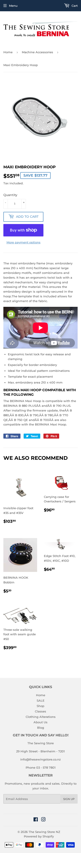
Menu (13, 5)
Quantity (10, 195)
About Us (40, 722)
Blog (40, 727)
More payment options (23, 242)
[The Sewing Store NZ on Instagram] (43, 820)
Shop (40, 706)
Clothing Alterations (41, 717)
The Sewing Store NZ (44, 832)
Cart (74, 5)
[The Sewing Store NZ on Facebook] (35, 820)
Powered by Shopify (39, 836)
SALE (41, 700)
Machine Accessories (37, 52)
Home (8, 52)
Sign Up (69, 799)
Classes (40, 711)
